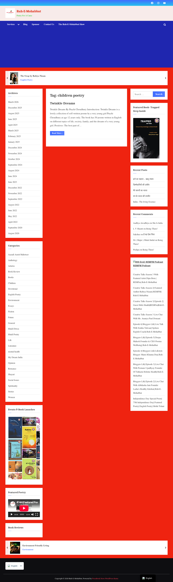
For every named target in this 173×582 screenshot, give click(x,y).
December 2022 (15, 187)
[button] (15, 427)
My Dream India (15, 357)
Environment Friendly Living (35, 545)
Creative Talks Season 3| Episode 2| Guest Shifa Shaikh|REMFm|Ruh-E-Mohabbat (148, 305)
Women (11, 397)
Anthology (12, 260)
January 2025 (14, 141)
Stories (11, 391)
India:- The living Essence (144, 201)
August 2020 (13, 233)
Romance (12, 368)
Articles (11, 265)
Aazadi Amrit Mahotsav (18, 254)
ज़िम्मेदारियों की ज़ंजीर (141, 184)
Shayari (11, 374)
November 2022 (15, 193)
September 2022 (15, 199)
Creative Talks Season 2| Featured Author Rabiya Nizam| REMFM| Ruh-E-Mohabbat (147, 291)
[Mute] (32, 514)
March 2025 (13, 130)
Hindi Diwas (13, 328)
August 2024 (13, 170)
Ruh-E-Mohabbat (29, 11)
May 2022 (12, 216)
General (11, 323)
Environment (13, 300)
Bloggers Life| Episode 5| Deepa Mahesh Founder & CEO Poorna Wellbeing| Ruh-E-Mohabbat (147, 341)
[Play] (11, 514)
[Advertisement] (86, 49)
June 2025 (12, 119)
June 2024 (12, 176)
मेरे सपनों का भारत (140, 190)
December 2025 (15, 107)
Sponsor (35, 24)
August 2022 (13, 204)
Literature (12, 345)
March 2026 (13, 101)
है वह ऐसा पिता (149, 234)
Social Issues (13, 380)
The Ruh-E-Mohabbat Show (71, 24)
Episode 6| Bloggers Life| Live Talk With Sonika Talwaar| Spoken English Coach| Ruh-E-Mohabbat (148, 328)
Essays (11, 305)
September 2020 (15, 227)
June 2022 (12, 210)
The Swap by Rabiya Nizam (33, 75)
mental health (14, 351)
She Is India (157, 222)
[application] (24, 508)
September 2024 (15, 164)
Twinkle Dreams (62, 103)
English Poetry (26, 80)
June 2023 (12, 181)
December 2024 (15, 147)
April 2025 (12, 124)
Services (11, 24)
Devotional (12, 288)
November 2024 (15, 153)
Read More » (58, 133)
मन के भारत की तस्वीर (141, 196)
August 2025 (13, 113)
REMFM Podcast (142, 265)
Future (11, 317)
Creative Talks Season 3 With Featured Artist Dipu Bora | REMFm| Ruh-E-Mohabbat (145, 278)
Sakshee (136, 234)
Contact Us (49, 24)
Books (11, 277)
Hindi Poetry (13, 334)
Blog (25, 24)
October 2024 (14, 159)
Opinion (11, 362)
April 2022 (12, 221)
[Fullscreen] (36, 514)
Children (12, 283)
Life (9, 340)
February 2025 (14, 136)
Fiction (11, 311)
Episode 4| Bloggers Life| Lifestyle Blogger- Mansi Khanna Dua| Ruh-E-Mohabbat (148, 354)
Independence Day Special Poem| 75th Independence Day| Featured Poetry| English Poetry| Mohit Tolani (148, 402)
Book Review (14, 271)
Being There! (152, 228)
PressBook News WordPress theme (105, 578)
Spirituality (12, 385)
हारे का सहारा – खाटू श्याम (143, 178)
